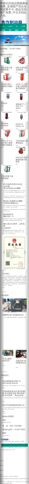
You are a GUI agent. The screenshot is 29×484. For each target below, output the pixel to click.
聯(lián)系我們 (23, 30)
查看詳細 (10, 285)
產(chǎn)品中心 (16, 26)
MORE (3, 287)
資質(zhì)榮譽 (10, 30)
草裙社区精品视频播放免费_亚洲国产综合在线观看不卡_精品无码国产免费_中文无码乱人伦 (14, 9)
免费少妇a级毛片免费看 (7, 483)
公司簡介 (10, 26)
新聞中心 (20, 444)
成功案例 (23, 26)
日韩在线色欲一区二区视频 (4, 481)
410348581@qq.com (6, 435)
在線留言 (16, 30)
